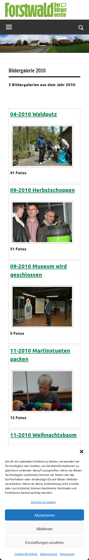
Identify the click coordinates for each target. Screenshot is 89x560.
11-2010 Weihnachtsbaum (43, 434)
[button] (81, 451)
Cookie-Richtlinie (26, 554)
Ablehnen (44, 528)
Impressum (67, 554)
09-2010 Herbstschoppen (42, 190)
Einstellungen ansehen (44, 542)
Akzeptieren (44, 515)
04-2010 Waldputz (33, 114)
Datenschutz (48, 554)
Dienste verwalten (43, 502)
